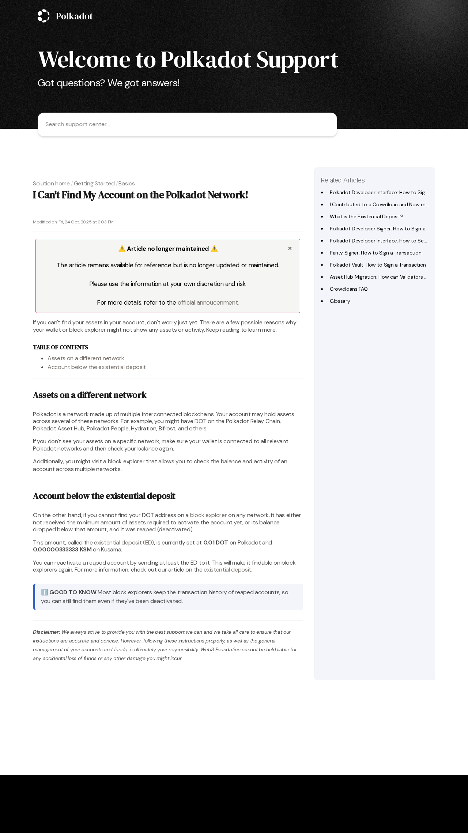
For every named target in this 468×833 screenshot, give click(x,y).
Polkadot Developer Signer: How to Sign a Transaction (391, 228)
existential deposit (227, 569)
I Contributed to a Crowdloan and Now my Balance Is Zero (397, 204)
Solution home (51, 183)
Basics (126, 183)
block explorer (208, 515)
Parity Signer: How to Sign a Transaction (375, 252)
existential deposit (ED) (124, 542)
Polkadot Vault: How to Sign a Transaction (378, 264)
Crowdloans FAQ (349, 289)
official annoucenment (208, 302)
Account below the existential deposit (97, 367)
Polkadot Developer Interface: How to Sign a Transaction (395, 192)
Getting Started (94, 183)
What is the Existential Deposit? (366, 216)
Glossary (340, 301)
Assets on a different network (86, 358)
